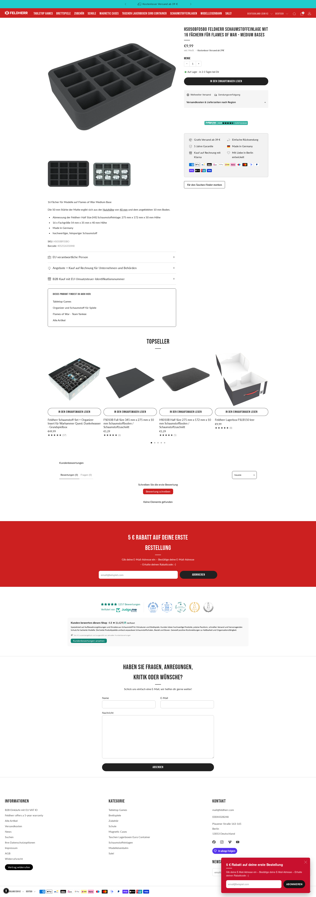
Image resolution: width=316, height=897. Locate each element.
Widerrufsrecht (14, 858)
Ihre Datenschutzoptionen (20, 842)
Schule (92, 13)
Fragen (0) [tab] (86, 475)
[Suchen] (294, 13)
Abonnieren (294, 884)
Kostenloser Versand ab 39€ (211, 50)
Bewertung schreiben (158, 491)
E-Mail (164, 697)
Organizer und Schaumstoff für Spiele (74, 307)
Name (105, 697)
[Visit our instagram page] (222, 842)
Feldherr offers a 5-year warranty (24, 815)
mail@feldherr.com (223, 809)
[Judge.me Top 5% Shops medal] (208, 607)
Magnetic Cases (109, 13)
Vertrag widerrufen (19, 867)
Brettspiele (63, 13)
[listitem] (158, 4)
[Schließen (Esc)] (305, 862)
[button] (6, 891)
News (8, 831)
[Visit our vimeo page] (230, 842)
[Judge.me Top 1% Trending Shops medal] (194, 607)
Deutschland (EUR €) (257, 13)
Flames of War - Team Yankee (69, 313)
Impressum (11, 847)
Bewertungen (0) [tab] (69, 475)
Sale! (228, 13)
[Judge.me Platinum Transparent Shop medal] (180, 607)
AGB (7, 853)
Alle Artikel (59, 320)
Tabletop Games (43, 13)
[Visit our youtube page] (238, 842)
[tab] (151, 442)
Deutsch (279, 13)
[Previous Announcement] (125, 4)
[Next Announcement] (191, 4)
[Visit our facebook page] (214, 842)
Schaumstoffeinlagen (183, 13)
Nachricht (108, 712)
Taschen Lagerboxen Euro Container (144, 13)
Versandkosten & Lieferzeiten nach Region (211, 102)
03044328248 (220, 816)
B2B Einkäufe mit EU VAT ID (21, 809)
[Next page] (268, 380)
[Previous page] (48, 380)
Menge (187, 58)
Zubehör (79, 13)
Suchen (9, 837)
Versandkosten (13, 826)
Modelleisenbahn (211, 13)
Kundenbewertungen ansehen (89, 640)
